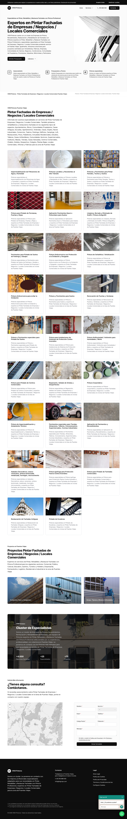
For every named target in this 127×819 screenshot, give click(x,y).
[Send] (121, 806)
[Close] (122, 797)
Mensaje (80, 728)
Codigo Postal (81, 721)
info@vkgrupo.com (61, 781)
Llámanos (31, 59)
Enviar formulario (97, 744)
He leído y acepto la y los (95, 739)
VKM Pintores (17, 8)
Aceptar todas (100, 2)
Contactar (113, 8)
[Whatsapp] (121, 813)
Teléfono (101, 713)
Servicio (100, 706)
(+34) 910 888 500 (60, 778)
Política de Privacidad (96, 738)
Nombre (79, 706)
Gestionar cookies (114, 2)
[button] (35, 724)
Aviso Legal (96, 774)
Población (101, 721)
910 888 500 (103, 8)
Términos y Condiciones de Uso (103, 782)
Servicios (88, 8)
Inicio (81, 8)
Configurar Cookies (99, 785)
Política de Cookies (99, 777)
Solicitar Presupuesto (15, 59)
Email (79, 713)
